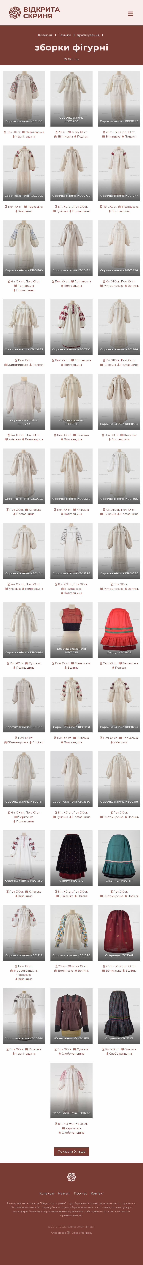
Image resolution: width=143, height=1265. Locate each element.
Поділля (82, 136)
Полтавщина (81, 211)
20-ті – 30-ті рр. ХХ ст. (73, 132)
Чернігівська (35, 132)
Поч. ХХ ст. (14, 132)
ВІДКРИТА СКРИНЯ (37, 13)
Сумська (62, 211)
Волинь (133, 285)
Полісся (37, 364)
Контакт (97, 1193)
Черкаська (35, 206)
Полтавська (130, 206)
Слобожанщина (73, 1053)
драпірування (88, 35)
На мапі (64, 1193)
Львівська (66, 896)
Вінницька (65, 136)
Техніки (65, 35)
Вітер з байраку (81, 1232)
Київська (110, 364)
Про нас (80, 1193)
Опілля (82, 896)
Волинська (66, 970)
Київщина (25, 211)
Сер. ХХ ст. (110, 663)
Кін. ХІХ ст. (65, 206)
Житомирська (113, 285)
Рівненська (82, 663)
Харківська (73, 1128)
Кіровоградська (25, 970)
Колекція (45, 35)
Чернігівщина (25, 136)
